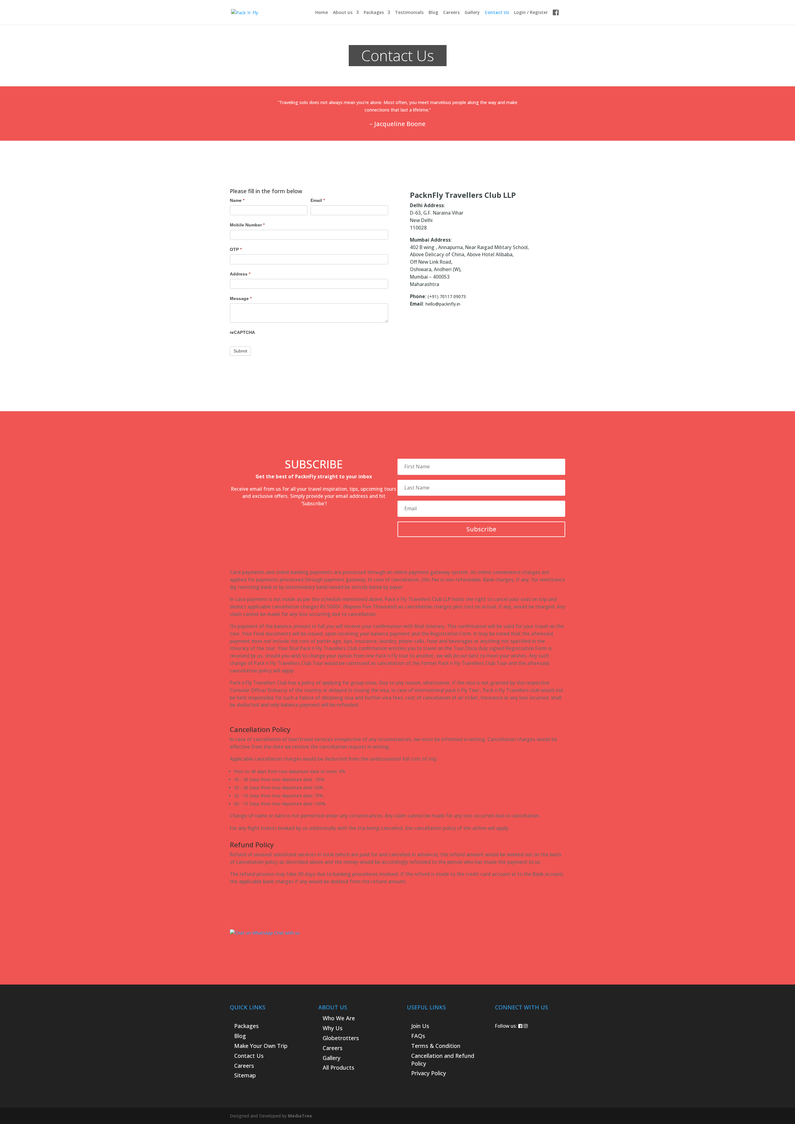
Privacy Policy (428, 1073)
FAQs (418, 1036)
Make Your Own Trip (261, 1045)
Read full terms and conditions (265, 893)
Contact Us (497, 12)
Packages (374, 12)
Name (237, 200)
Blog (433, 12)
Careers (451, 12)
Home (321, 12)
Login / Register (531, 12)
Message (241, 298)
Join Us (420, 1026)
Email (318, 200)
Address (240, 273)
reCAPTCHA (242, 332)
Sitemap (245, 1075)
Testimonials (409, 12)
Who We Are (339, 1018)
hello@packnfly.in (442, 304)
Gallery (472, 12)
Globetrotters (341, 1038)
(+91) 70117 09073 (447, 296)
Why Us (333, 1028)
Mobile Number (247, 224)
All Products (338, 1067)
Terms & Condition (435, 1045)
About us (342, 12)
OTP (236, 249)
